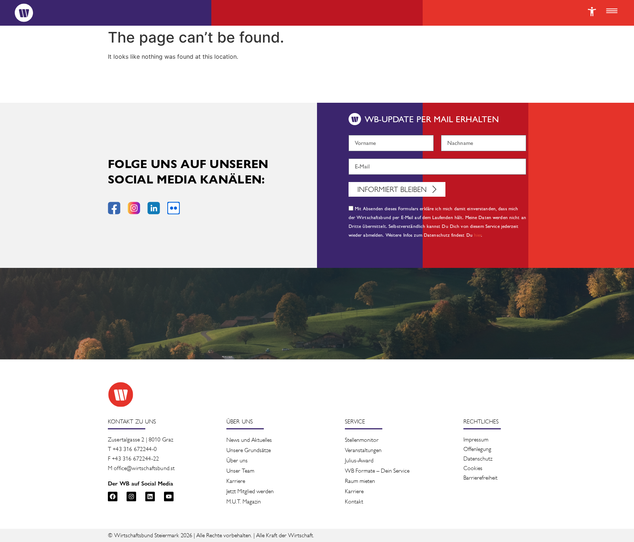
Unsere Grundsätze (248, 450)
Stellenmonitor (362, 440)
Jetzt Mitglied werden (250, 491)
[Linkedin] (150, 496)
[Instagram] (131, 496)
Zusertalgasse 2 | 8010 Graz (140, 439)
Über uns (237, 460)
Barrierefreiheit (480, 477)
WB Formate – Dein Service (377, 470)
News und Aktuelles (249, 440)
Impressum (475, 439)
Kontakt (354, 501)
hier (478, 235)
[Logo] (24, 13)
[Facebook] (112, 496)
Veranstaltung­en (363, 450)
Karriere (235, 481)
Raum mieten (360, 481)
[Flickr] (173, 208)
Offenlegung (477, 449)
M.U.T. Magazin (243, 501)
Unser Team (240, 470)
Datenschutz (477, 458)
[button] (611, 11)
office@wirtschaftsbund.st (144, 468)
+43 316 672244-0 (135, 449)
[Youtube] (169, 496)
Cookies (472, 468)
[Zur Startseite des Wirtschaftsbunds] (121, 394)
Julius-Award (359, 460)
